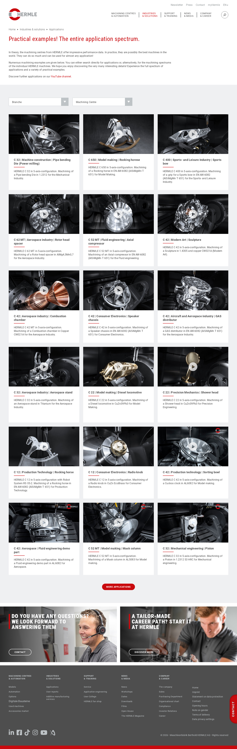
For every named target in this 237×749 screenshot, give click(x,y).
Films (124, 706)
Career (162, 716)
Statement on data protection (207, 696)
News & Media (188, 14)
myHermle (214, 4)
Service (87, 687)
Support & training (171, 14)
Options (12, 696)
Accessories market (19, 711)
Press (189, 4)
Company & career (206, 14)
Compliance (165, 706)
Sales (162, 691)
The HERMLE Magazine (132, 716)
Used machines (16, 706)
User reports (52, 691)
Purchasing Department (170, 696)
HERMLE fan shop (93, 701)
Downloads (127, 701)
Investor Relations (168, 711)
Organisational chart (169, 701)
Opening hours (199, 706)
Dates (124, 696)
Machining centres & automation (123, 14)
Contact (200, 4)
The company (165, 687)
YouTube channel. (61, 76)
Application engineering (95, 691)
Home (12, 29)
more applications (118, 587)
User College (90, 696)
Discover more (144, 652)
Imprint (196, 692)
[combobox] (39, 102)
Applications (56, 29)
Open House (127, 711)
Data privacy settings (203, 719)
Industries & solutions (149, 14)
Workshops (127, 691)
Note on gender (200, 710)
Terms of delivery (201, 715)
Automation (14, 691)
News (124, 687)
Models (12, 687)
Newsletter (177, 4)
